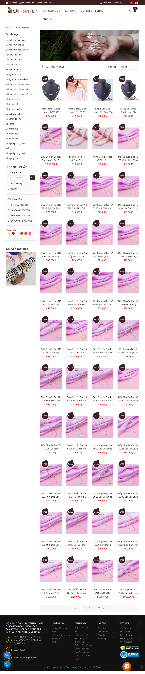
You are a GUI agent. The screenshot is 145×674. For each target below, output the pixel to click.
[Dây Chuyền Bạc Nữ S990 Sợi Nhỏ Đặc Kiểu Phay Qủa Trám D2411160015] (77, 186)
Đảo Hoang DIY (18, 183)
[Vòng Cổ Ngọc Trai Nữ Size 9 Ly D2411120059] (77, 138)
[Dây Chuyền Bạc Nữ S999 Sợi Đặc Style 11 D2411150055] (128, 378)
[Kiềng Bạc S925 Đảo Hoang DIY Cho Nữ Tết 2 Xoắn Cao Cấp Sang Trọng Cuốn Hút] (128, 90)
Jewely (13, 189)
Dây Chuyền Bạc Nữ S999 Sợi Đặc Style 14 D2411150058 (51, 400)
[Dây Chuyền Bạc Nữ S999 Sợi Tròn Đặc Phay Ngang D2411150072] (77, 282)
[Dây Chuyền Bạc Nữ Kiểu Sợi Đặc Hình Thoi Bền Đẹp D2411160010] (51, 234)
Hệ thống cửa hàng (42, 3)
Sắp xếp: (112, 67)
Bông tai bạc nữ (13, 74)
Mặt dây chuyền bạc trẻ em (19, 94)
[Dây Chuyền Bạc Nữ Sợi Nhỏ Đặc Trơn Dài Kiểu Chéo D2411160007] (102, 234)
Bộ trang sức (12, 129)
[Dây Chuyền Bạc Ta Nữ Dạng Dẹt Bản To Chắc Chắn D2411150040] (102, 570)
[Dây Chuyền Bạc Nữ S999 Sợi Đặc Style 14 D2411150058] (51, 378)
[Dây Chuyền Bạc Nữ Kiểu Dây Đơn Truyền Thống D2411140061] (77, 330)
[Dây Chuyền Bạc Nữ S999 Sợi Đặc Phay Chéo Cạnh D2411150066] (128, 138)
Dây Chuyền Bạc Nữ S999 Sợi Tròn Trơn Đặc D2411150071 (102, 304)
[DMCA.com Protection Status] (129, 647)
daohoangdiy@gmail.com (19, 3)
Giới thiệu (86, 11)
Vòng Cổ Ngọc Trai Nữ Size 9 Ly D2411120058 (102, 160)
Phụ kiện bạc (12, 133)
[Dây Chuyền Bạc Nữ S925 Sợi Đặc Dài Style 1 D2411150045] (77, 522)
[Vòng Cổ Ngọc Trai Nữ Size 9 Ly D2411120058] (102, 138)
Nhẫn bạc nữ (12, 104)
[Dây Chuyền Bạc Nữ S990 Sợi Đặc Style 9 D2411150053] (77, 426)
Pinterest (127, 642)
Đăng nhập (108, 3)
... (94, 608)
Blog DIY (47, 19)
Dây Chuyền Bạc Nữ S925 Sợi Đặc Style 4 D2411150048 (102, 497)
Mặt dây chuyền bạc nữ (17, 89)
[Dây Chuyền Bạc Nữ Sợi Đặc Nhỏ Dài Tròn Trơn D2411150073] (51, 282)
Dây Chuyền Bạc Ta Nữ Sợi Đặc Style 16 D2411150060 (102, 352)
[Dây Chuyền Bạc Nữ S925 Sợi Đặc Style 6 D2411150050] (51, 474)
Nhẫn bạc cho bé (14, 109)
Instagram (128, 635)
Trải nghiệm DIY (52, 11)
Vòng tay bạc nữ (13, 119)
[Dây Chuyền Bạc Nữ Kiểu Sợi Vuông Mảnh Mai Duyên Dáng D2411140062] (51, 330)
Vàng (9, 234)
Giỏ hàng (102, 638)
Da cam (26, 234)
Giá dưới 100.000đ (19, 205)
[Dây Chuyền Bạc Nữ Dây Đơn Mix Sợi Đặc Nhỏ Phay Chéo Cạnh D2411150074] (128, 234)
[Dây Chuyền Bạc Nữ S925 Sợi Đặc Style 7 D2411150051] (128, 426)
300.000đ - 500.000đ (20, 215)
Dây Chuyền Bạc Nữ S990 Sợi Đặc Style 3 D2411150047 (128, 497)
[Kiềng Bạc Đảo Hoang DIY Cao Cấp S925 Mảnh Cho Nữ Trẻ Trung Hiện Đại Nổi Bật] (102, 90)
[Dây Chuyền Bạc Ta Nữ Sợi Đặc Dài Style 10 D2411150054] (51, 426)
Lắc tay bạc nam (14, 54)
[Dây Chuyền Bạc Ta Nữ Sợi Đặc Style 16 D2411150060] (102, 330)
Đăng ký (118, 3)
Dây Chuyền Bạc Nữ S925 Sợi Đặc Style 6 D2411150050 (51, 497)
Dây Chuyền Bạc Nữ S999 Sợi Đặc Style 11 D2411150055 (128, 400)
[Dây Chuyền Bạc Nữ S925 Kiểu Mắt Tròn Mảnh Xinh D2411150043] (128, 522)
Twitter (126, 631)
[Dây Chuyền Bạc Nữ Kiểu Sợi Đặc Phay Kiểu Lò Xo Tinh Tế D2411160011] (128, 186)
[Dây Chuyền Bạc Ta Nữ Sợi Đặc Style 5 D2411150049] (77, 474)
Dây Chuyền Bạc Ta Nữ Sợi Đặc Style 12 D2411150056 (102, 400)
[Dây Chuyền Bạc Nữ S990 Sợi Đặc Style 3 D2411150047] (128, 474)
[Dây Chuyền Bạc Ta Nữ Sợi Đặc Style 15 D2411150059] (128, 330)
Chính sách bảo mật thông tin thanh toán (82, 638)
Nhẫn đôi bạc (12, 138)
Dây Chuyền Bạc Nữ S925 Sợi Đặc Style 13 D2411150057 (77, 400)
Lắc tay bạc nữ (13, 59)
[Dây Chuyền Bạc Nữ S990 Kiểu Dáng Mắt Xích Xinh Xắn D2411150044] (102, 522)
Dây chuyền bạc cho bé (17, 50)
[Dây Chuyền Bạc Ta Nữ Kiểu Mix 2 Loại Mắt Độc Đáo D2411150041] (77, 570)
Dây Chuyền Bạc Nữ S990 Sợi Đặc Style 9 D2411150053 (77, 448)
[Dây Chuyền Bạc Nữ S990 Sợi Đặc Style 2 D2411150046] (51, 522)
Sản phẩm (71, 11)
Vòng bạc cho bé (14, 114)
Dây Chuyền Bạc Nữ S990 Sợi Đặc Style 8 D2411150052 (102, 448)
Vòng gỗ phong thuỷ (15, 153)
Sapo (98, 667)
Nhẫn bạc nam (13, 99)
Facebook (127, 628)
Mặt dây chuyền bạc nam (18, 84)
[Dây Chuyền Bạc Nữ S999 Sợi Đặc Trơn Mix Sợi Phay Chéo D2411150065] (51, 186)
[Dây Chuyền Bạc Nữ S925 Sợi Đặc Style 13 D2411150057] (77, 378)
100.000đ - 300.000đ (20, 210)
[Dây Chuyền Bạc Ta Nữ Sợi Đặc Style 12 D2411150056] (102, 378)
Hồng (30, 234)
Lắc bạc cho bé (13, 64)
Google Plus (129, 638)
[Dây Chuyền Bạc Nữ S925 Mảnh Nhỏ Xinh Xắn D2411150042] (51, 570)
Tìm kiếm (102, 628)
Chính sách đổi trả (83, 645)
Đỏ (13, 234)
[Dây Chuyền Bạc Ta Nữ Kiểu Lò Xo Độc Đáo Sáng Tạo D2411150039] (128, 570)
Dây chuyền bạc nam (16, 40)
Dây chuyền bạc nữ (15, 45)
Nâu (22, 234)
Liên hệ (99, 11)
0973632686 (19, 650)
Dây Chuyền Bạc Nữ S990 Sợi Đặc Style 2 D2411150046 (51, 545)
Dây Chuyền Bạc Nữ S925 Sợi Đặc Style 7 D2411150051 (128, 448)
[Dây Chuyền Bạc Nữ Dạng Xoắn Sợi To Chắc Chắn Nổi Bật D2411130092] (51, 138)
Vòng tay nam (12, 158)
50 (99, 608)
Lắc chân (10, 124)
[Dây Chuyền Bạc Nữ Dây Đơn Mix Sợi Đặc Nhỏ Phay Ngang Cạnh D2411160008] (77, 234)
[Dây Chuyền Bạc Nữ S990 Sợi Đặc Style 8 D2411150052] (102, 426)
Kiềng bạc (10, 148)
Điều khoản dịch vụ (61, 635)
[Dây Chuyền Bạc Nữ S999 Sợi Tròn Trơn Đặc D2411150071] (102, 282)
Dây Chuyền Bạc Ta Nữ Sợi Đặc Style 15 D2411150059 (128, 352)
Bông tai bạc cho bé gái (17, 79)
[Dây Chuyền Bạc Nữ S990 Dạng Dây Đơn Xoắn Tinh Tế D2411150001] (128, 282)
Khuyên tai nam (13, 69)
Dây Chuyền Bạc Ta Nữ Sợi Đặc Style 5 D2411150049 (77, 497)
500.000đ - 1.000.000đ (21, 221)
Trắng (18, 234)
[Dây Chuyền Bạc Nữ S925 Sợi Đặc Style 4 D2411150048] (102, 474)
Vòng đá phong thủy (15, 143)
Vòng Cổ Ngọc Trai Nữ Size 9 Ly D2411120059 (77, 160)
